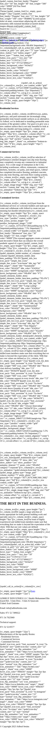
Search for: (5, 29)
